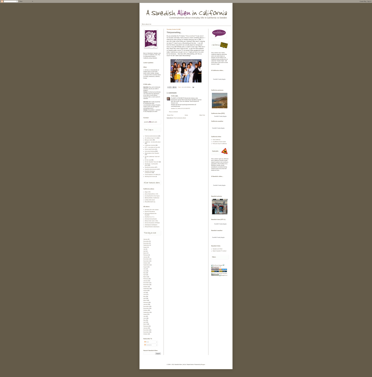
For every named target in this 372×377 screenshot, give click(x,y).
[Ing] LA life (148, 192)
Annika (173, 96)
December (146, 241)
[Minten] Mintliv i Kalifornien (152, 198)
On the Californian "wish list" (152, 156)
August (145, 247)
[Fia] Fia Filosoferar (150, 211)
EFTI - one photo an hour (151, 147)
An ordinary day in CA (150, 138)
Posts (147, 342)
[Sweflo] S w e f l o (149, 217)
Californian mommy (150, 145)
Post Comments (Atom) (180, 118)
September (146, 245)
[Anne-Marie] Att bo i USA (151, 194)
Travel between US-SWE (151, 174)
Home (186, 115)
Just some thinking (186, 87)
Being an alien (148, 140)
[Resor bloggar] (217, 265)
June (144, 271)
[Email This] (168, 87)
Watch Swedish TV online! (219, 251)
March (145, 253)
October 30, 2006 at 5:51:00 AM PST (180, 108)
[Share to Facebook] (174, 87)
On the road (148, 160)
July (144, 249)
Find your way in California (220, 143)
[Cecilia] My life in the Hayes (152, 196)
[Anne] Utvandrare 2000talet (152, 222)
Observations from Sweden (152, 153)
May (144, 273)
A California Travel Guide (219, 141)
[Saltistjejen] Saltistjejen (151, 225)
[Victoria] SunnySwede (151, 219)
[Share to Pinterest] (176, 87)
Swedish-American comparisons (150, 172)
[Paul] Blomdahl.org (150, 201)
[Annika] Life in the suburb (151, 209)
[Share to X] (172, 87)
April (144, 251)
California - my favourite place (153, 142)
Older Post (202, 115)
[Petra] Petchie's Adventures (152, 226)
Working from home (150, 176)
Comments (149, 345)
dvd (186, 52)
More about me (146, 24)
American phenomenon (151, 136)
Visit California (216, 139)
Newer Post (170, 115)
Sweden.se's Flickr (217, 249)
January (145, 239)
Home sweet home (150, 149)
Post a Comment (173, 111)
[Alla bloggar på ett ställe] (223, 275)
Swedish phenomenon (151, 169)
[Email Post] (193, 87)
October (145, 263)
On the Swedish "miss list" (151, 162)
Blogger (203, 364)
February (145, 255)
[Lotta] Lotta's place (150, 200)
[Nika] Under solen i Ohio (151, 221)
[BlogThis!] (170, 87)
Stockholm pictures (150, 167)
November (146, 243)
